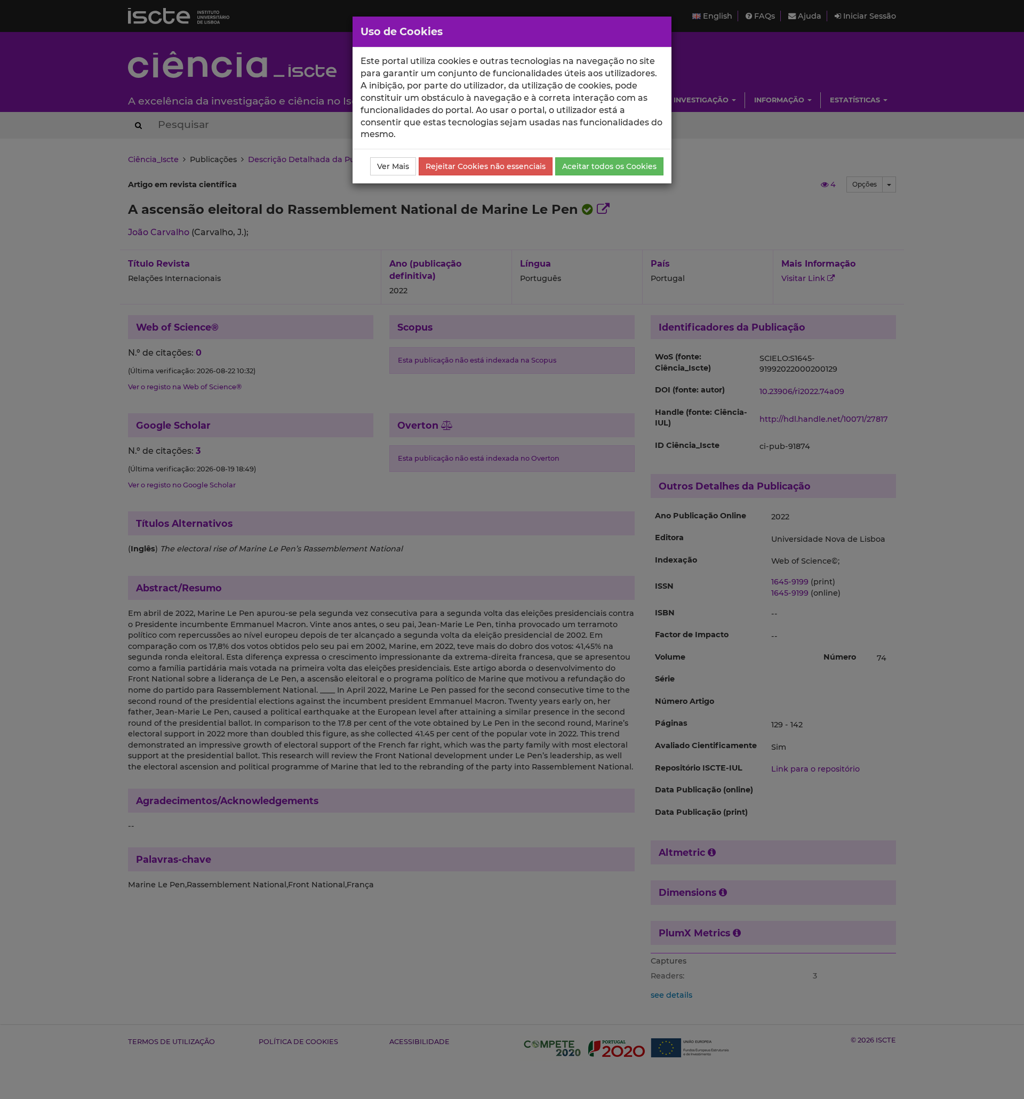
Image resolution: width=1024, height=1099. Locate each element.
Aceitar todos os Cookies (609, 166)
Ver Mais (393, 166)
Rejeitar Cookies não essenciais (486, 166)
